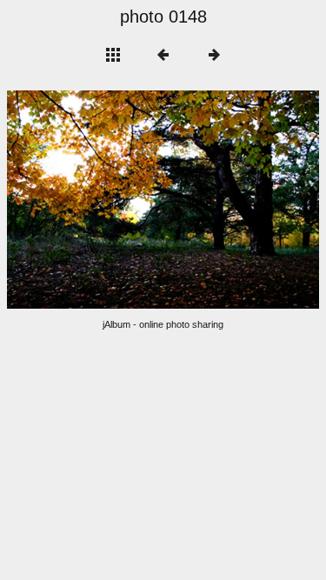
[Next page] (225, 199)
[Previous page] (69, 199)
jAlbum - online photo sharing (163, 324)
